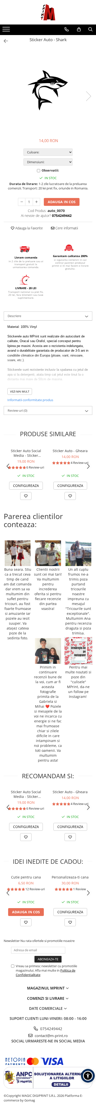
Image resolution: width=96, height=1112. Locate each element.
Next (88, 96)
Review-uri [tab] (17, 410)
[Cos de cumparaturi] (79, 29)
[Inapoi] (3, 41)
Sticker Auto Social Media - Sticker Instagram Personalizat (26, 453)
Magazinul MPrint (46, 988)
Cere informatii (66, 228)
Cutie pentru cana (26, 877)
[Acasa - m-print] (48, 12)
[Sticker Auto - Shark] (48, 91)
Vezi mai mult (19, 391)
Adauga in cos (62, 201)
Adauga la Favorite (28, 228)
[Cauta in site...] (90, 29)
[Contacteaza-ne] (66, 29)
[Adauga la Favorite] (26, 496)
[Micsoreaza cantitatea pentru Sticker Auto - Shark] (21, 202)
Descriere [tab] (14, 316)
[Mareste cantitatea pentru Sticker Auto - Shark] (36, 202)
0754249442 (50, 1028)
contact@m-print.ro (51, 1035)
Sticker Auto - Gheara (70, 450)
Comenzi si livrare (46, 998)
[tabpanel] (48, 91)
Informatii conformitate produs (30, 400)
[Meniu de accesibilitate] (88, 1076)
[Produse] (6, 30)
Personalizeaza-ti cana (70, 877)
